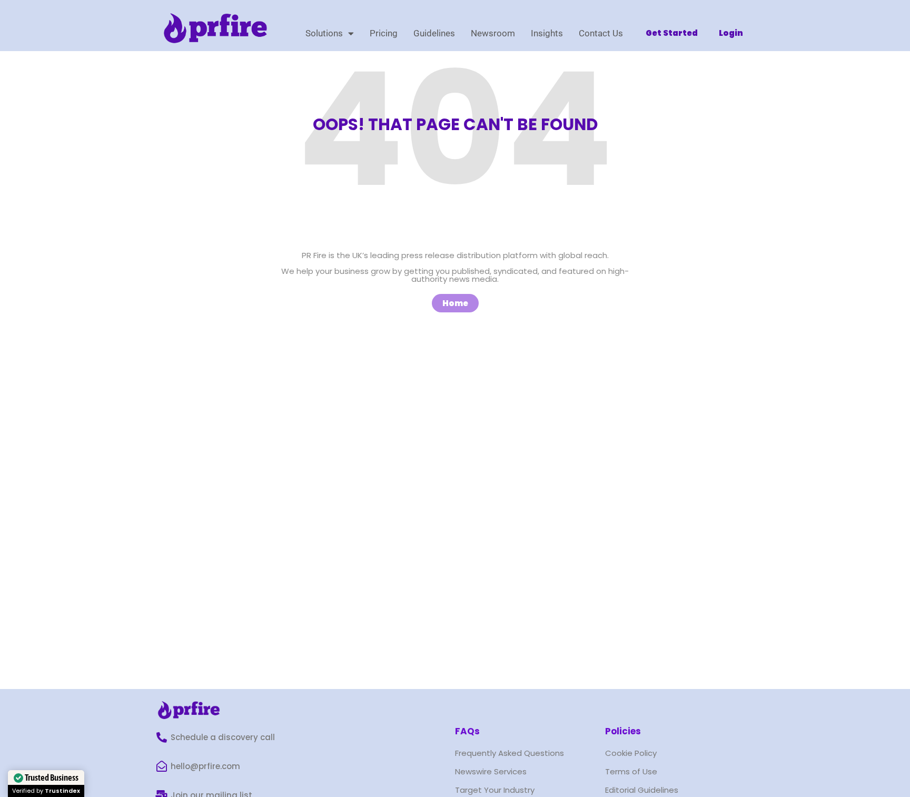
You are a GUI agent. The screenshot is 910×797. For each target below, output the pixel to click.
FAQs (467, 731)
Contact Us (601, 33)
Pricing (384, 33)
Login (731, 32)
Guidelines (434, 33)
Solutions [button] (324, 33)
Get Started (672, 32)
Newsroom (493, 33)
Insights (547, 33)
